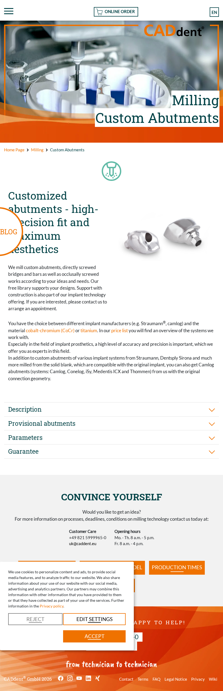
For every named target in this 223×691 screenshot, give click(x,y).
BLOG (8, 231)
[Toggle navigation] (8, 11)
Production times (177, 567)
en (214, 12)
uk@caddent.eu (82, 543)
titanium (88, 330)
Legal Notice (176, 679)
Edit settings (94, 619)
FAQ (156, 679)
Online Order (120, 11)
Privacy (198, 679)
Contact (126, 679)
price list (119, 330)
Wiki (213, 679)
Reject (35, 619)
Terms (143, 679)
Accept (94, 636)
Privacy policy (51, 606)
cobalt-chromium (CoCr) (50, 330)
